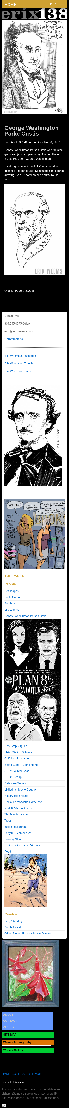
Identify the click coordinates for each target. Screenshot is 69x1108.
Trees (8, 820)
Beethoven (11, 603)
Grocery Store (13, 839)
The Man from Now (16, 814)
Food (7, 851)
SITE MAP (10, 1034)
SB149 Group (13, 777)
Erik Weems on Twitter (18, 371)
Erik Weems (17, 1082)
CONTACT (10, 1020)
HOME (10, 4)
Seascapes (11, 591)
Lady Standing (13, 921)
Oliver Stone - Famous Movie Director (27, 933)
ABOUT (8, 1014)
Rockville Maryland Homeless (23, 801)
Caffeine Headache (16, 758)
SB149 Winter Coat (16, 770)
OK (3, 1105)
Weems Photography (17, 1042)
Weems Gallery (13, 1050)
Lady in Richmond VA (18, 833)
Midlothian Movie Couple (20, 789)
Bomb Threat (12, 927)
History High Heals (16, 795)
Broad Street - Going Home (21, 764)
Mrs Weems (11, 609)
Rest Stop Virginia (15, 746)
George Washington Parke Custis (25, 615)
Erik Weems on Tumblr (18, 363)
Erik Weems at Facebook (20, 355)
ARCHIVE (9, 1026)
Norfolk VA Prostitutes (18, 808)
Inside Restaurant (15, 826)
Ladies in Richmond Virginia (22, 845)
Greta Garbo (12, 597)
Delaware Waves (15, 783)
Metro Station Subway (18, 752)
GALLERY (19, 1074)
